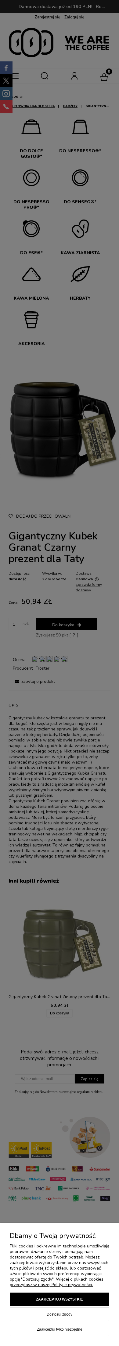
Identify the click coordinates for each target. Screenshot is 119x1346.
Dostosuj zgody (59, 1314)
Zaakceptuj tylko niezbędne (59, 1329)
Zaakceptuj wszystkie (59, 1299)
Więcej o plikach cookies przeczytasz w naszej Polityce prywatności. (56, 1282)
